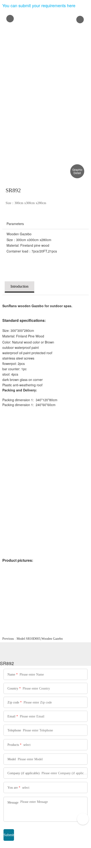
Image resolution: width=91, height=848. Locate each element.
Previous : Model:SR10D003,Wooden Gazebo (32, 638)
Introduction (19, 286)
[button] (80, 19)
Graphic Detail (77, 171)
